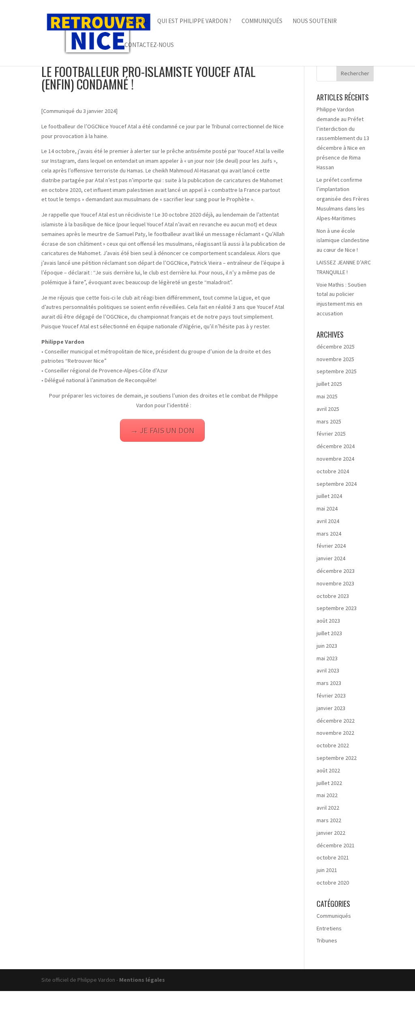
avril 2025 (328, 409)
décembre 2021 (336, 845)
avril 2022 (328, 807)
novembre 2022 (335, 732)
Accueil (135, 21)
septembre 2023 (337, 608)
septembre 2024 (337, 483)
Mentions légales (142, 979)
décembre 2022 (336, 720)
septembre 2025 (337, 371)
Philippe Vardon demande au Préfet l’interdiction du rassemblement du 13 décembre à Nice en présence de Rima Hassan (343, 138)
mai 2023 (327, 658)
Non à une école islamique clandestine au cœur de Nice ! (343, 240)
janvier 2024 (331, 558)
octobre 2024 (333, 471)
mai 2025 (327, 396)
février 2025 (331, 433)
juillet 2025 (329, 383)
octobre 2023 (333, 596)
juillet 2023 (329, 633)
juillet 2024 (329, 496)
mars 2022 (329, 820)
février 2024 (331, 545)
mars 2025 (329, 421)
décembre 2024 (336, 446)
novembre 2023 (335, 583)
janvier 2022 (331, 832)
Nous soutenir (315, 21)
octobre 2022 (333, 745)
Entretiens (329, 928)
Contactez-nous (149, 45)
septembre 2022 (337, 757)
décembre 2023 (336, 570)
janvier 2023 (331, 708)
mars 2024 (329, 533)
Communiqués (262, 21)
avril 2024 (328, 521)
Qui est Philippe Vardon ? (194, 21)
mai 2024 (327, 508)
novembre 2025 (335, 359)
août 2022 (328, 770)
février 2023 (331, 695)
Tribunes (327, 940)
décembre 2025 (336, 346)
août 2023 (328, 620)
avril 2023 (328, 670)
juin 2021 (327, 870)
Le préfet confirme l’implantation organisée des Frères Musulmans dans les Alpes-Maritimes (343, 199)
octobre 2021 (333, 857)
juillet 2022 (329, 783)
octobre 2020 (333, 882)
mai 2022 (327, 795)
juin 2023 (327, 645)
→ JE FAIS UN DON (162, 430)
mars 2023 (329, 683)
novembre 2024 (335, 458)
